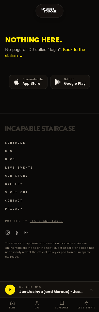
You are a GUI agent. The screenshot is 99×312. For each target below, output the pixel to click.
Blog (10, 159)
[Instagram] (7, 232)
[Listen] (10, 290)
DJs (9, 151)
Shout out (16, 192)
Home (12, 307)
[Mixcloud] (25, 232)
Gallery (14, 184)
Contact (14, 200)
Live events (19, 167)
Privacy (14, 208)
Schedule (15, 142)
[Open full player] (91, 289)
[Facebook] (16, 232)
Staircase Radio (46, 220)
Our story (16, 175)
